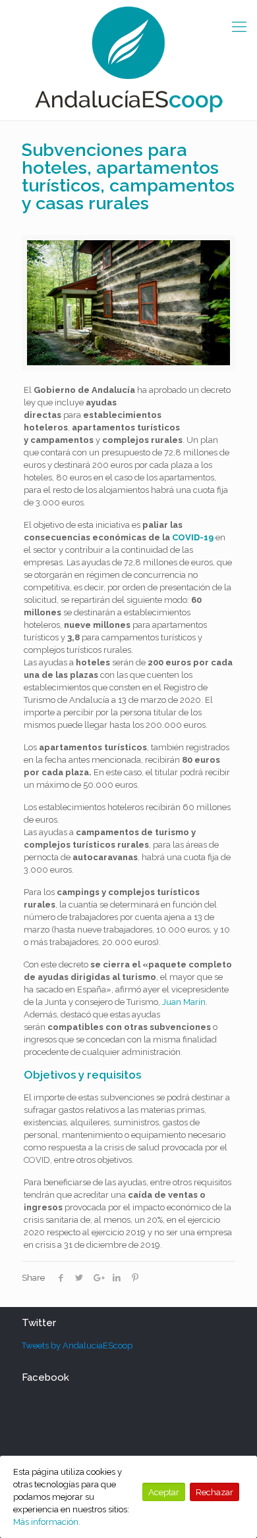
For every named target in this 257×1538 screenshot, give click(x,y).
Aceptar (163, 1492)
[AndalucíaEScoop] (128, 60)
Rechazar (214, 1492)
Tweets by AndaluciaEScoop (77, 1345)
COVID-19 (193, 537)
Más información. (46, 1522)
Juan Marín (184, 1002)
